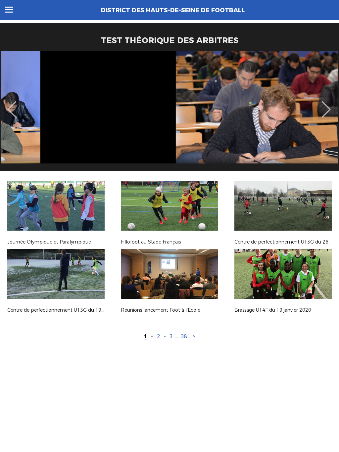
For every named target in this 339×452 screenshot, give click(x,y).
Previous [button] (12, 104)
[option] (169, 113)
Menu (9, 9)
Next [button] (326, 104)
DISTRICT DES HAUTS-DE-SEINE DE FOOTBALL (173, 10)
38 (184, 336)
